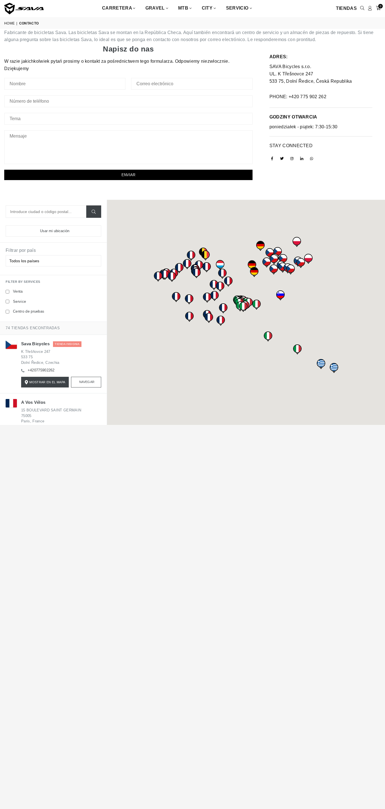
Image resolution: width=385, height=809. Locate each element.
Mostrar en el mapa (47, 382)
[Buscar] (93, 211)
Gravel (155, 8)
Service (19, 301)
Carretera (117, 8)
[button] (283, 260)
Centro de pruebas (28, 311)
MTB (183, 8)
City (208, 8)
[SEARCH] (362, 8)
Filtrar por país (21, 250)
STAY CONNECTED (291, 145)
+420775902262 (41, 370)
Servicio (238, 8)
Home (9, 23)
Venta (18, 291)
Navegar (86, 382)
